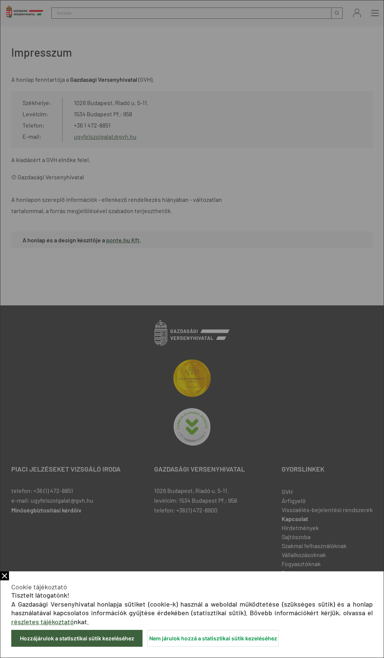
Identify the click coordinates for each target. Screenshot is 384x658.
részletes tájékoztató (42, 621)
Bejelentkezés (357, 13)
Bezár (4, 575)
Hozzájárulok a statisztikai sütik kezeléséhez (77, 638)
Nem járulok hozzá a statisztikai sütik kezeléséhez (213, 638)
